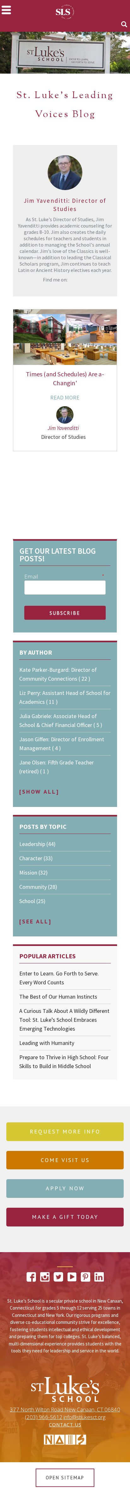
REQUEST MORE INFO (65, 1131)
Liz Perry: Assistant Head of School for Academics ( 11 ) (64, 697)
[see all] (35, 921)
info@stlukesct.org (84, 1417)
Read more (65, 397)
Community (38, 886)
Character (36, 858)
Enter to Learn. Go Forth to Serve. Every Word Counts (59, 978)
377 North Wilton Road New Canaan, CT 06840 (65, 1409)
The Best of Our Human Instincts (58, 996)
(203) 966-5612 (43, 1417)
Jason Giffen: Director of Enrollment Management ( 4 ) (61, 744)
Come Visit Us (65, 1160)
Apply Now (65, 1188)
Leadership (37, 844)
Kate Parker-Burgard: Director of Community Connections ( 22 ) (58, 674)
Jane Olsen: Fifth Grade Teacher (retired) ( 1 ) (56, 767)
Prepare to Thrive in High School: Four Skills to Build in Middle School (64, 1062)
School (32, 901)
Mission (33, 872)
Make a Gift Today (65, 1216)
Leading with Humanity (46, 1043)
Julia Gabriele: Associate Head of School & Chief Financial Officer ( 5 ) (60, 720)
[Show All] (39, 791)
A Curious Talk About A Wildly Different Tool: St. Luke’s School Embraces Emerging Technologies (64, 1019)
